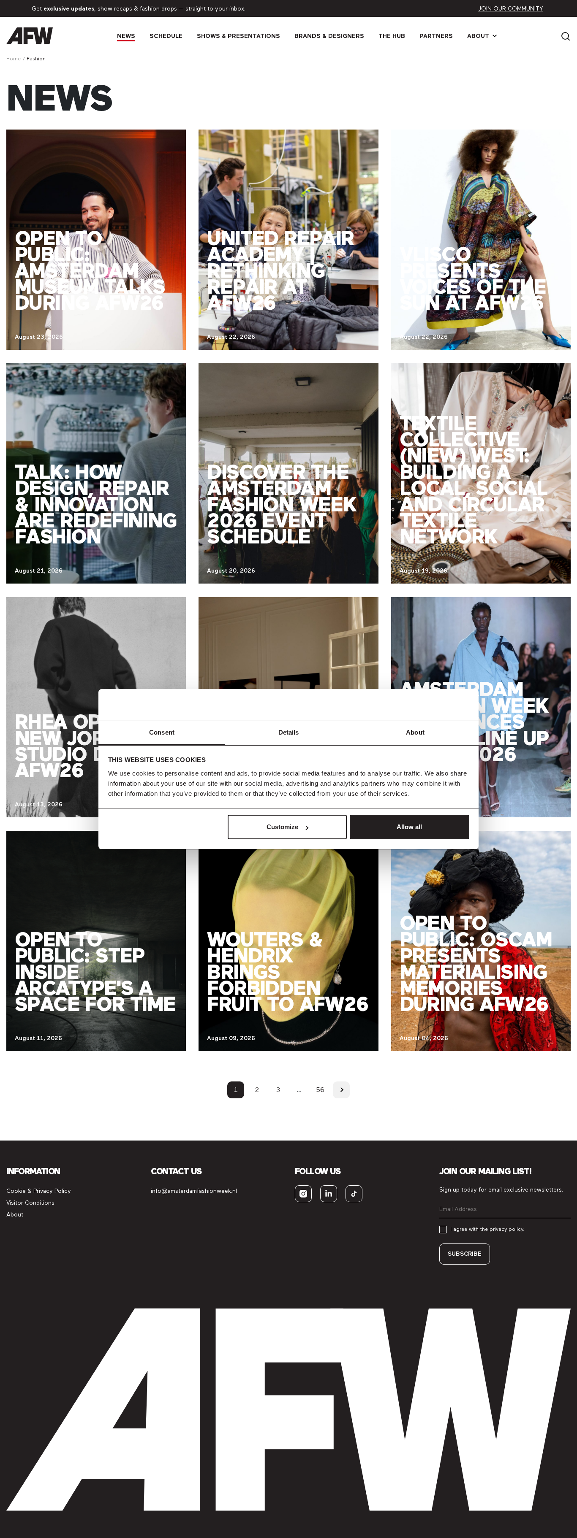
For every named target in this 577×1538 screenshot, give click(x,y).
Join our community (510, 8)
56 (320, 1090)
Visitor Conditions (30, 1203)
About (478, 36)
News (126, 36)
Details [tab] (288, 732)
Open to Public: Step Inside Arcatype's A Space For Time (95, 972)
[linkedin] (328, 1193)
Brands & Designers (329, 36)
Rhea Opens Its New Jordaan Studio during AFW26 (95, 746)
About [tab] (415, 732)
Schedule (166, 36)
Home (13, 59)
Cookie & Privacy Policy (38, 1191)
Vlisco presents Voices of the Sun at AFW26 (473, 278)
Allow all (409, 826)
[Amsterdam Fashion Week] (29, 35)
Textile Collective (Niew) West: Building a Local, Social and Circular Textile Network (474, 480)
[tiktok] (354, 1193)
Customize (282, 826)
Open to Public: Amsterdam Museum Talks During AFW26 (90, 271)
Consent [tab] (161, 732)
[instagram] (303, 1193)
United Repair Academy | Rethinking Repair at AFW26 (280, 271)
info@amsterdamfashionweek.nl (194, 1191)
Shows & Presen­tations (238, 36)
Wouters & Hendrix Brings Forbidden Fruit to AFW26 (287, 972)
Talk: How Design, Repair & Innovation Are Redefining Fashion (96, 504)
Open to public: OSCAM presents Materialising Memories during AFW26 (476, 963)
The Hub (391, 36)
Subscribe (465, 1254)
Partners (436, 36)
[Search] (566, 35)
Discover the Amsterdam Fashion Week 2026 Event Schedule (281, 504)
